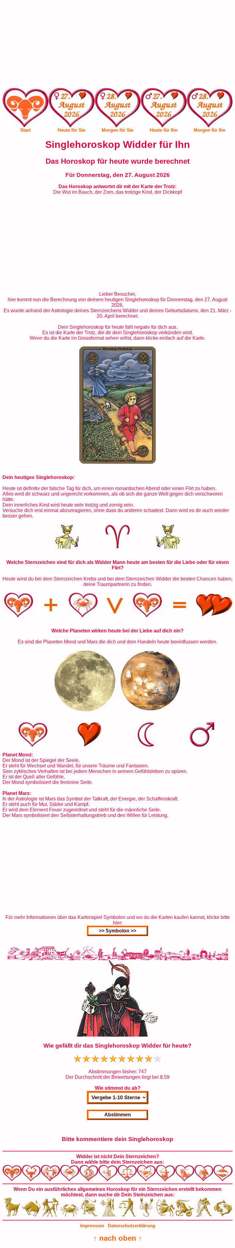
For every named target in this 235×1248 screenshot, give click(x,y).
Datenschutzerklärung (131, 1225)
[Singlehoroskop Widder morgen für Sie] (117, 112)
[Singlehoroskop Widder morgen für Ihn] (210, 112)
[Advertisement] (117, 45)
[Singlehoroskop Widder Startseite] (25, 125)
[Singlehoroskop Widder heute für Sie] (71, 112)
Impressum (92, 1225)
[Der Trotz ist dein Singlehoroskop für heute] (117, 462)
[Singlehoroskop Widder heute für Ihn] (163, 112)
